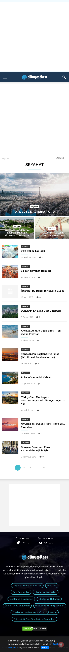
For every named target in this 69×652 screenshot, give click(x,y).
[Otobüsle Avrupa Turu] (34, 194)
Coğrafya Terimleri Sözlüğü (27, 585)
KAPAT (44, 648)
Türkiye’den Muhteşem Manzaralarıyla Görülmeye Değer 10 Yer (43, 400)
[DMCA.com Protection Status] (34, 630)
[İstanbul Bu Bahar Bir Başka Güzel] (10, 291)
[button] (64, 77)
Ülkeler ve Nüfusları (49, 599)
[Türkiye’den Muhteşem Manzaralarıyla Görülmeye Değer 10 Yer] (10, 398)
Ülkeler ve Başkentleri (21, 599)
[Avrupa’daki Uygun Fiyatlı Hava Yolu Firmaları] (10, 424)
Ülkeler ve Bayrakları (45, 592)
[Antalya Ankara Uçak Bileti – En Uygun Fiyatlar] (10, 331)
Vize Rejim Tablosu (33, 250)
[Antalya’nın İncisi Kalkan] (10, 378)
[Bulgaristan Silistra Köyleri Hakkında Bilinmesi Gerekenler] (17, 229)
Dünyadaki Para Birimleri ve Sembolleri (34, 619)
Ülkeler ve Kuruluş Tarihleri (49, 605)
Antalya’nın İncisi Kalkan (36, 377)
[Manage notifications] (61, 644)
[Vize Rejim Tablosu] (10, 251)
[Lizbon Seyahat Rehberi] (10, 271)
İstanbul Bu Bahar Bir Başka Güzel (42, 290)
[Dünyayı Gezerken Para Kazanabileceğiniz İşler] (10, 447)
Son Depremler (21, 592)
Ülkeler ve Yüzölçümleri (17, 605)
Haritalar (51, 585)
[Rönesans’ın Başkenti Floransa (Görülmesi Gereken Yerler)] (10, 354)
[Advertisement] (34, 36)
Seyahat (34, 207)
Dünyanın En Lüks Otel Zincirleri (41, 310)
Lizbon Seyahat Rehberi (36, 270)
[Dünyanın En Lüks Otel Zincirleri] (10, 311)
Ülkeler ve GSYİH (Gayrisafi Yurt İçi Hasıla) (35, 612)
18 (44, 467)
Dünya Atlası (12, 566)
